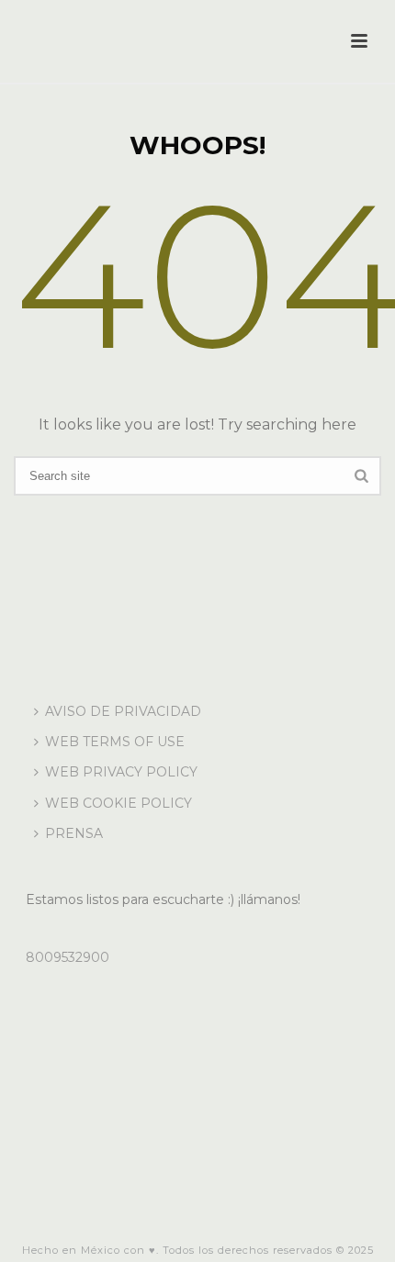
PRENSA (74, 833)
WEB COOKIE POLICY (118, 803)
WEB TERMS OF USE (115, 741)
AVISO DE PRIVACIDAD (123, 711)
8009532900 (67, 957)
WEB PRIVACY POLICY (121, 772)
